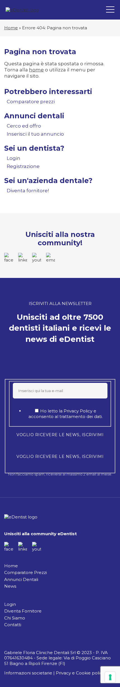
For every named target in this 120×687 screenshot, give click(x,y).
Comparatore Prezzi (25, 572)
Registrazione (23, 166)
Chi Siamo (14, 618)
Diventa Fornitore (23, 611)
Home (11, 27)
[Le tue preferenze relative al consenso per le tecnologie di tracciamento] (110, 677)
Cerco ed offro (24, 126)
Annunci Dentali (21, 579)
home (36, 70)
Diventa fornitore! (28, 190)
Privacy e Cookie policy (80, 673)
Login (13, 158)
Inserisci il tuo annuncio (35, 134)
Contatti (12, 624)
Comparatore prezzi (31, 101)
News (10, 586)
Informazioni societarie (28, 673)
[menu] (110, 10)
